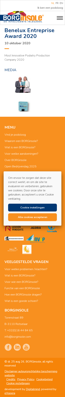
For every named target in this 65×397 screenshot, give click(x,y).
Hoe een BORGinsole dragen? (23, 295)
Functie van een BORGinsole (22, 288)
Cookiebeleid (44, 379)
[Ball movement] (13, 249)
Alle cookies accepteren (32, 217)
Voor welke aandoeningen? (21, 154)
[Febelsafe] (52, 227)
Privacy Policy (25, 379)
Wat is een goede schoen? (21, 301)
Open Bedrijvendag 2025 (20, 166)
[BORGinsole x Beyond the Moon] (26, 249)
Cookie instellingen (18, 383)
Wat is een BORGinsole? (20, 147)
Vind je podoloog (15, 135)
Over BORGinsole (16, 160)
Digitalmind (33, 389)
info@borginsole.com (18, 337)
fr (57, 3)
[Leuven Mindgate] (14, 227)
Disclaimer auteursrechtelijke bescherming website (31, 373)
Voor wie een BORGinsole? (21, 282)
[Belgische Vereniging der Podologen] (14, 238)
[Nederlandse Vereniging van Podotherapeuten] (35, 238)
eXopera (10, 393)
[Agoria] (35, 227)
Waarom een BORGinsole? (21, 141)
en (61, 3)
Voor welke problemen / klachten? (26, 269)
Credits (10, 379)
